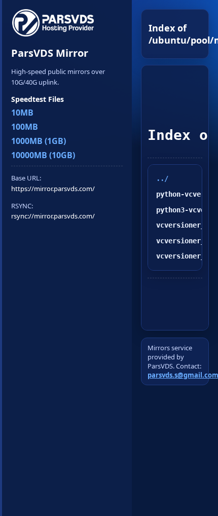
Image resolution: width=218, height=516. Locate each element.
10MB (22, 112)
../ (162, 178)
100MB (24, 126)
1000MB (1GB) (38, 140)
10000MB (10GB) (43, 155)
